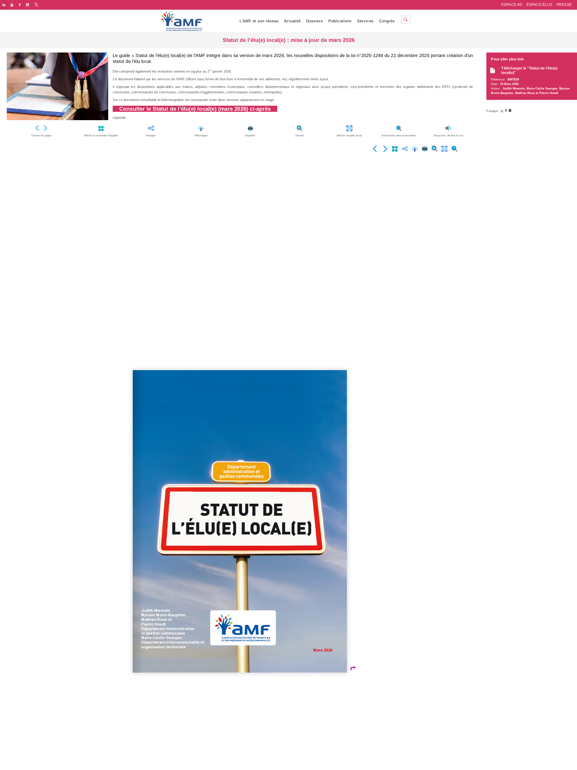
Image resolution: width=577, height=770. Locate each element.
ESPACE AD (511, 5)
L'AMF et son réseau (259, 21)
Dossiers (314, 21)
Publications (340, 21)
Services (365, 21)
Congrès (387, 21)
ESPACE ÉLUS (539, 5)
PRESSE (564, 5)
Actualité (292, 21)
